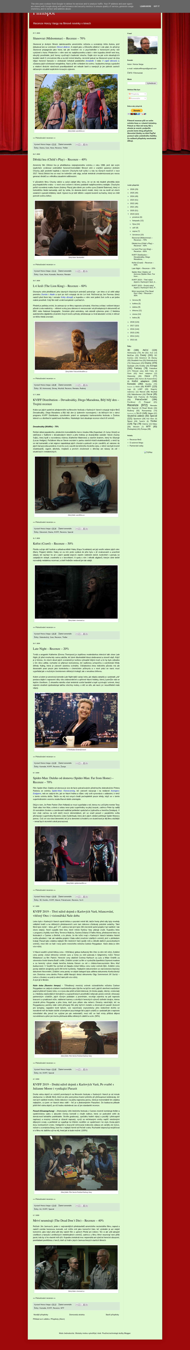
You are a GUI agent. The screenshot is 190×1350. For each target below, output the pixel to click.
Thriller (65, 148)
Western (136, 427)
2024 (132, 196)
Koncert (129, 386)
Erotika (142, 366)
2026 (132, 189)
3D (41, 388)
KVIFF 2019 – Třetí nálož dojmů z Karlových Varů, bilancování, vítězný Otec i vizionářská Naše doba (73, 913)
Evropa (153, 365)
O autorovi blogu (136, 443)
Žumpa (63, 767)
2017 (132, 326)
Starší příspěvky (112, 1315)
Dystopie (130, 366)
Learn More (145, 6)
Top (134, 424)
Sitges (150, 413)
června (135, 300)
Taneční (142, 421)
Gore (47, 148)
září (134, 228)
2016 (132, 329)
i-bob (99, 1333)
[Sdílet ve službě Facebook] (84, 144)
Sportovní (137, 419)
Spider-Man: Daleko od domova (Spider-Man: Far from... (143, 274)
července (136, 235)
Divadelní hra (136, 360)
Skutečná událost (135, 416)
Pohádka (153, 397)
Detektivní (143, 358)
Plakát (129, 397)
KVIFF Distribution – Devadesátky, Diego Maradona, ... (141, 257)
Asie (151, 353)
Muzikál (61, 388)
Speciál (70, 532)
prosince (136, 217)
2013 (132, 340)
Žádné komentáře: (65, 144)
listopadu (136, 221)
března (135, 310)
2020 (132, 210)
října (134, 224)
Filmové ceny (138, 371)
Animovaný (47, 388)
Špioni (129, 421)
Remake (67, 274)
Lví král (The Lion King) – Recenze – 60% (60, 286)
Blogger (127, 1333)
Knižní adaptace (140, 381)
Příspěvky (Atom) (58, 1319)
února (135, 314)
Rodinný (83, 388)
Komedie (52, 274)
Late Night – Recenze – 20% (51, 649)
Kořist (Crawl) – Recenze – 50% (53, 543)
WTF (62, 1308)
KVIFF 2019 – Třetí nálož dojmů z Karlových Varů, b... (144, 281)
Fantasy (138, 368)
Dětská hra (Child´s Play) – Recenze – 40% (60, 159)
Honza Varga (138, 64)
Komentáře (135, 98)
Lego (129, 389)
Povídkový (131, 402)
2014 (132, 336)
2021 (132, 207)
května (135, 303)
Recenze (58, 148)
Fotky (152, 371)
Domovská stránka (77, 1315)
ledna (134, 318)
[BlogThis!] (79, 144)
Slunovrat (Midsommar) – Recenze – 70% (59, 38)
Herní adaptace (145, 373)
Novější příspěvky (41, 1315)
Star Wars (150, 419)
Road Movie (147, 408)
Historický (131, 376)
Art (40, 1073)
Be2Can (130, 355)
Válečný (145, 424)
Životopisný (132, 429)
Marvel (57, 900)
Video (154, 424)
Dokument (43, 532)
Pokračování (66, 900)
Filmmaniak (138, 73)
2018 (132, 322)
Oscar (149, 394)
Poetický (142, 397)
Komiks (45, 900)
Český (143, 355)
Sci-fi (81, 900)
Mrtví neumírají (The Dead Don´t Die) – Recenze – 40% (68, 1220)
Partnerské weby (136, 446)
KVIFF (56, 532)
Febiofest (153, 368)
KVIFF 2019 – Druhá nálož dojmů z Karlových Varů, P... (144, 286)
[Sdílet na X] (82, 144)
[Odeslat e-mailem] (77, 144)
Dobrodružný (44, 637)
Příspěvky (134, 94)
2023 (132, 200)
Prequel (147, 402)
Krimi (138, 387)
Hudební (130, 379)
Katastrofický (152, 379)
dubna (135, 307)
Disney (54, 388)
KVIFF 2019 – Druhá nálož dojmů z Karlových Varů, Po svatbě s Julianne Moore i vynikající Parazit (73, 1086)
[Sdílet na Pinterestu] (86, 144)
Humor (141, 379)
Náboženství (136, 394)
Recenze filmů (135, 440)
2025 (132, 193)
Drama (42, 148)
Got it (157, 6)
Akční (145, 350)
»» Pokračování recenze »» (44, 138)
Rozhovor (130, 413)
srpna (135, 231)
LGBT (140, 389)
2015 (132, 333)
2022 (132, 203)
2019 (132, 214)
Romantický (146, 411)
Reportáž (135, 408)
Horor (52, 148)
